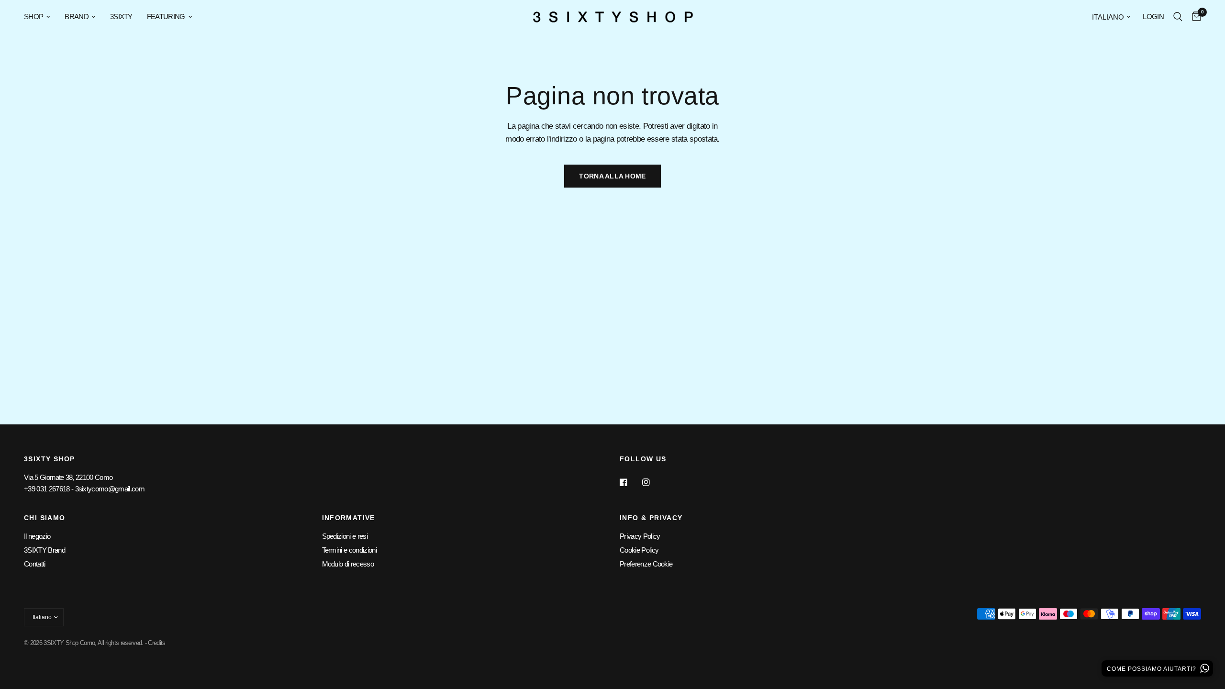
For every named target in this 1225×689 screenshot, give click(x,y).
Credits (156, 642)
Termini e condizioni (349, 550)
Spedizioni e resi (345, 536)
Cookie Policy (639, 550)
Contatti (34, 564)
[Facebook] (630, 482)
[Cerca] (1178, 16)
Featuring (166, 16)
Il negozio (37, 536)
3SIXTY (121, 16)
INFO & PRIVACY (651, 517)
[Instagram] (652, 482)
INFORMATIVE (348, 517)
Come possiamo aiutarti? (1152, 669)
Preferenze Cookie (646, 564)
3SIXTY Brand (44, 550)
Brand (77, 16)
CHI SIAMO (45, 517)
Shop (33, 16)
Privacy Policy (640, 536)
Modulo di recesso (348, 564)
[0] (1194, 16)
